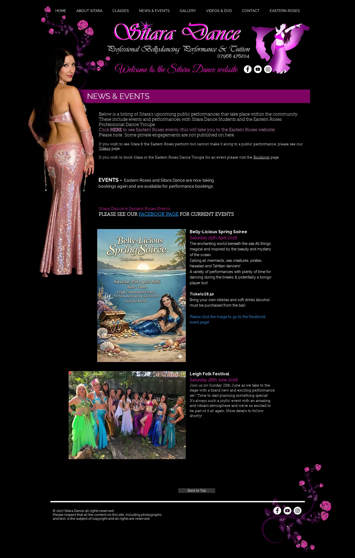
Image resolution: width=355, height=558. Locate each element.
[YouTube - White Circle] (258, 69)
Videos (104, 149)
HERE (116, 130)
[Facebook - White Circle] (248, 69)
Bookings (261, 158)
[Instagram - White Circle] (268, 69)
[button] (154, 10)
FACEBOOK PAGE (159, 214)
